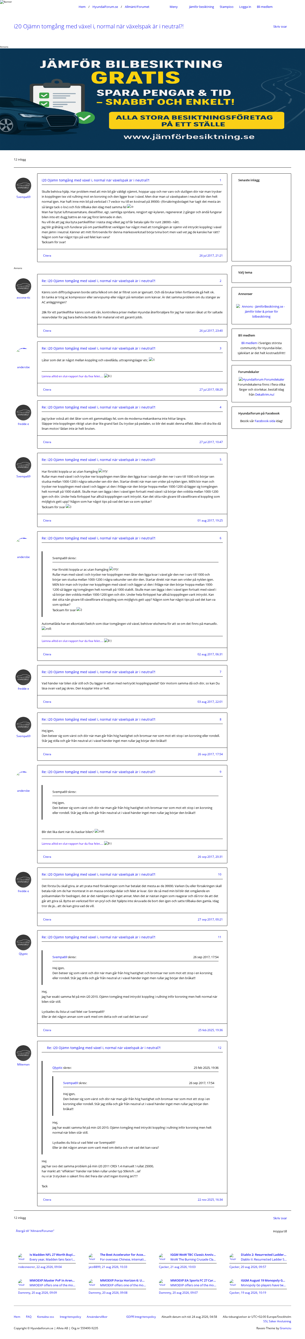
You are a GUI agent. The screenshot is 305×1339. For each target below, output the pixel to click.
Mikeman (23, 1064)
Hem (17, 1317)
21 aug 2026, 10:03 (183, 1267)
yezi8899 (95, 1267)
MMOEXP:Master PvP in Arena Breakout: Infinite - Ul (53, 1280)
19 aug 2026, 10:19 (253, 1293)
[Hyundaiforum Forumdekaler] (261, 379)
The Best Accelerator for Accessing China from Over (123, 1254)
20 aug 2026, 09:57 (253, 1267)
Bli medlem (265, 7)
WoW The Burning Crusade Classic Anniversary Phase (193, 1259)
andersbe (23, 367)
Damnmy (24, 1293)
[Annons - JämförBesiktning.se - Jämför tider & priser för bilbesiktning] (261, 316)
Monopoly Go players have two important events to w (264, 1285)
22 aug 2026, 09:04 (49, 1267)
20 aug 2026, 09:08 (114, 1293)
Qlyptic (23, 954)
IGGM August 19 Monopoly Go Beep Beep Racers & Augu (264, 1280)
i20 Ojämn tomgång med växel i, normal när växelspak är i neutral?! (99, 26)
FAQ (28, 1317)
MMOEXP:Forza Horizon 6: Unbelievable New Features (123, 1280)
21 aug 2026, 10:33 (114, 1267)
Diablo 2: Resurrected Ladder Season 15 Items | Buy (264, 1254)
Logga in (245, 7)
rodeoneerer (26, 1267)
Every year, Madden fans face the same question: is (53, 1259)
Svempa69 (23, 197)
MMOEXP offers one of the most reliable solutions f (53, 1285)
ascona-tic (23, 297)
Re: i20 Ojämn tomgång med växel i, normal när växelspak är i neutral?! (98, 281)
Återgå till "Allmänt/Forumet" (35, 1231)
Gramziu (285, 1328)
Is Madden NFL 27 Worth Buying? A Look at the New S (53, 1254)
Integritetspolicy (70, 1317)
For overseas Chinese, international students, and (123, 1259)
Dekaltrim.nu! (264, 394)
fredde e (23, 424)
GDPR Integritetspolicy (141, 1317)
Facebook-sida (265, 421)
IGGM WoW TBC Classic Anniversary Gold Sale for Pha (193, 1254)
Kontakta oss (45, 1317)
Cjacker (164, 1267)
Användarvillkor (97, 1317)
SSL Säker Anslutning (277, 1321)
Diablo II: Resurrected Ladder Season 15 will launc (264, 1259)
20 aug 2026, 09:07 (185, 1293)
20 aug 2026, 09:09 (44, 1293)
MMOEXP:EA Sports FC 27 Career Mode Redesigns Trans (193, 1280)
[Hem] (45, 6)
